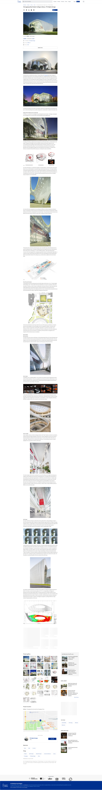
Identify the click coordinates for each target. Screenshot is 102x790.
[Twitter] (26, 10)
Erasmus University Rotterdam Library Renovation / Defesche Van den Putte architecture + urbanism (73, 693)
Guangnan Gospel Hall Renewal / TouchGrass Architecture (72, 734)
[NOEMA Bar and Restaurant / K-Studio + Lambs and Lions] (64, 665)
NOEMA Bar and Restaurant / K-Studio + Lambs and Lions (72, 664)
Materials (76, 722)
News (66, 1)
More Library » (76, 697)
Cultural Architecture (47, 753)
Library (24, 38)
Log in (75, 1)
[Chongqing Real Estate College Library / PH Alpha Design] (26, 659)
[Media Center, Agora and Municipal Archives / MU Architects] (64, 686)
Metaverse (63, 725)
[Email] (31, 10)
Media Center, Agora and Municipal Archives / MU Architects (72, 685)
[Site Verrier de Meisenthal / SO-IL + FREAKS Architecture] (64, 658)
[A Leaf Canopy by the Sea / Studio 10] (64, 750)
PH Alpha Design (32, 40)
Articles (58, 1)
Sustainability (64, 722)
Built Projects (31, 753)
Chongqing (46, 75)
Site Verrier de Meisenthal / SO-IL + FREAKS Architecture (73, 658)
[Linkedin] (29, 10)
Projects (55, 1)
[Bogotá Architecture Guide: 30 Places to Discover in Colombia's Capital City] (64, 671)
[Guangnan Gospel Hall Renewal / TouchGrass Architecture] (64, 736)
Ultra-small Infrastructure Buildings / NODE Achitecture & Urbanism (73, 741)
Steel (29, 748)
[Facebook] (24, 10)
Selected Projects (38, 753)
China (33, 38)
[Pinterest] (34, 10)
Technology (70, 722)
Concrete (34, 748)
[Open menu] (83, 1)
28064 (28, 42)
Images (69, 1)
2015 (28, 44)
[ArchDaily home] (19, 1)
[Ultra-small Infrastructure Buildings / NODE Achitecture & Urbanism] (64, 743)
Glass (25, 748)
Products (62, 1)
